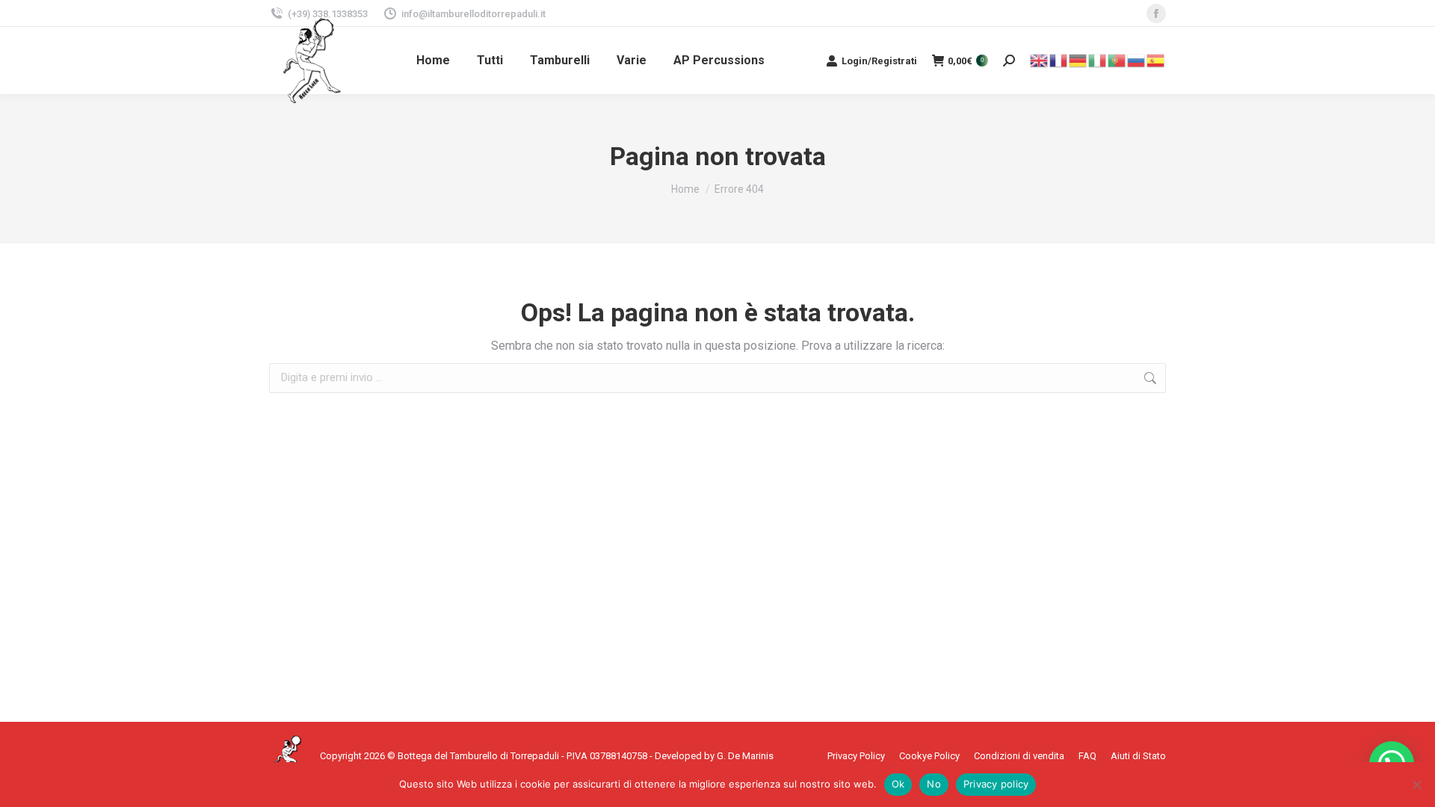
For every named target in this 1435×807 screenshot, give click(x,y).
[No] (1416, 784)
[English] (1039, 59)
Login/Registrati (879, 61)
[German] (1078, 59)
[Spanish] (1156, 59)
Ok (898, 784)
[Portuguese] (1117, 59)
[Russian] (1137, 59)
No (934, 784)
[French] (1059, 59)
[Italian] (1098, 59)
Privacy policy (996, 784)
